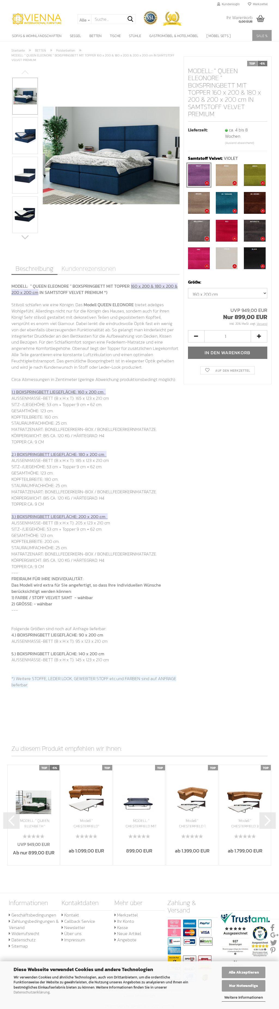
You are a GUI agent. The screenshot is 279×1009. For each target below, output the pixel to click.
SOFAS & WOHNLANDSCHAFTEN (37, 35)
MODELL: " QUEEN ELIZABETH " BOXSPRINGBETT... (35, 823)
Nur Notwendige (243, 986)
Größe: (194, 282)
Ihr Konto (125, 921)
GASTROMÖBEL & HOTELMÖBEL (173, 35)
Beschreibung (34, 268)
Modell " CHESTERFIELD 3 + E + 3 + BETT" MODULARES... (245, 823)
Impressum (74, 939)
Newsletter (74, 927)
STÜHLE (135, 35)
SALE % (262, 35)
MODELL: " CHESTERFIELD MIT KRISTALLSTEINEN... (141, 823)
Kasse (122, 927)
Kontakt (71, 915)
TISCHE (115, 35)
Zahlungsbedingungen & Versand (34, 924)
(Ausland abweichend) (239, 143)
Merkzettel (259, 4)
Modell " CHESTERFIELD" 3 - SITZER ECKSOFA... (86, 823)
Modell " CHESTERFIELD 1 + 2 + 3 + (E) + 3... (192, 823)
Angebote (126, 939)
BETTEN (95, 35)
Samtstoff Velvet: (213, 158)
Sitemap (19, 946)
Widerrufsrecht (25, 933)
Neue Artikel (128, 933)
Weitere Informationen (243, 997)
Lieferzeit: (198, 130)
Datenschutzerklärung (32, 992)
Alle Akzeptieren (244, 972)
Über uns (72, 933)
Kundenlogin (230, 4)
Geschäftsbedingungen (33, 915)
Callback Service (79, 921)
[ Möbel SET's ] (219, 35)
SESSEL (75, 35)
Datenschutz (23, 939)
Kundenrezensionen (89, 268)
